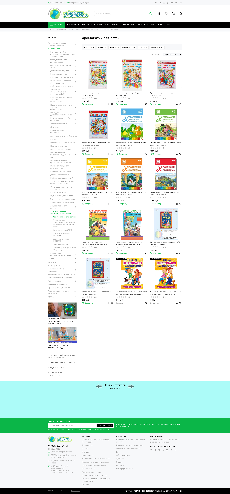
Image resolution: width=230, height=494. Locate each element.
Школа (51, 259)
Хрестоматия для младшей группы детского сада (95, 94)
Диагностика (55, 127)
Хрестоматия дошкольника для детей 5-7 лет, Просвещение (97, 293)
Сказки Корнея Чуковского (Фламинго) (64, 249)
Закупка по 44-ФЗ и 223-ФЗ (104, 25)
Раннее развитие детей (60, 171)
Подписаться (105, 425)
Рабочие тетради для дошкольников (59, 167)
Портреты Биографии (59, 146)
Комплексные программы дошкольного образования (61, 99)
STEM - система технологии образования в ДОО (62, 182)
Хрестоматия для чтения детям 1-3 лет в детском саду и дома (131, 144)
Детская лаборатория (59, 175)
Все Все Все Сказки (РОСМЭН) (61, 234)
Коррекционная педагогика (57, 131)
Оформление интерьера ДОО (60, 66)
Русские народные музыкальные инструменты (62, 292)
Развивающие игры (58, 74)
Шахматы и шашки (58, 192)
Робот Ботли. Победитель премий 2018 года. (59, 347)
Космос (53, 139)
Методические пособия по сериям (60, 119)
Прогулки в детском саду (61, 149)
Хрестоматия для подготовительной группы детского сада (96, 144)
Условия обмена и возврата (128, 449)
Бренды (125, 25)
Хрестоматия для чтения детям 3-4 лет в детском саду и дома (165, 144)
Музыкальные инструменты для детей (60, 254)
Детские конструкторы (60, 71)
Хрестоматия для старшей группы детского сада (163, 94)
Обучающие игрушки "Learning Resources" (57, 44)
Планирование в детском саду (63, 143)
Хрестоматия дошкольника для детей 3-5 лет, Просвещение (165, 243)
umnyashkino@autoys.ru (79, 3)
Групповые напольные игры (62, 77)
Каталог (58, 25)
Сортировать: (154, 55)
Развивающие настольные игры (61, 274)
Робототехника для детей (61, 178)
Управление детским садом (62, 202)
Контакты (136, 25)
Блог (118, 452)
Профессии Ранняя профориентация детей (60, 161)
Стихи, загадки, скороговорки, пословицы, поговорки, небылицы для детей (64, 223)
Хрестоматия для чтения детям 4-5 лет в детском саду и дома (97, 193)
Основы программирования (60, 278)
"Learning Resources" (78, 25)
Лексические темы (58, 124)
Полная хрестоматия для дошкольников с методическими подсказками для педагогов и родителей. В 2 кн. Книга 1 (131, 293)
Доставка (149, 25)
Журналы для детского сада (62, 199)
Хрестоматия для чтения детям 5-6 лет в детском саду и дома (131, 193)
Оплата (161, 25)
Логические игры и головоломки (56, 270)
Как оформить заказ (124, 469)
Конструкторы (54, 265)
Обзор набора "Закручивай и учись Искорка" (60, 322)
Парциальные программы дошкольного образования (61, 107)
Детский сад (54, 49)
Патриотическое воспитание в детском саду (60, 155)
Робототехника (54, 281)
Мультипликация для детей (62, 196)
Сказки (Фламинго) (61, 244)
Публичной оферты (101, 429)
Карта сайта (75, 491)
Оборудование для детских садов (58, 61)
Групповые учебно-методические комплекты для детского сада (63, 54)
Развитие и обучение (57, 284)
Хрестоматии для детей (64, 217)
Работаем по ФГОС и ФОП (62, 86)
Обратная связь (123, 455)
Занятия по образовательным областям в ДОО (58, 92)
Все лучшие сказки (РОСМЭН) (61, 240)
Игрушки (52, 262)
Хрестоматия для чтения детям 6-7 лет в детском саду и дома (165, 193)
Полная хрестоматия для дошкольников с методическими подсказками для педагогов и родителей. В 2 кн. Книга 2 (165, 293)
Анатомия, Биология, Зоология (63, 136)
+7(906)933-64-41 (57, 3)
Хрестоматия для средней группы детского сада (129, 94)
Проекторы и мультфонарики (60, 288)
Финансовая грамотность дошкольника (61, 188)
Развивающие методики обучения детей (60, 82)
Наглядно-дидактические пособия (61, 114)
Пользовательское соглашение (129, 445)
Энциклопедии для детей (58, 207)
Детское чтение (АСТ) (62, 230)
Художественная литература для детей (61, 212)
